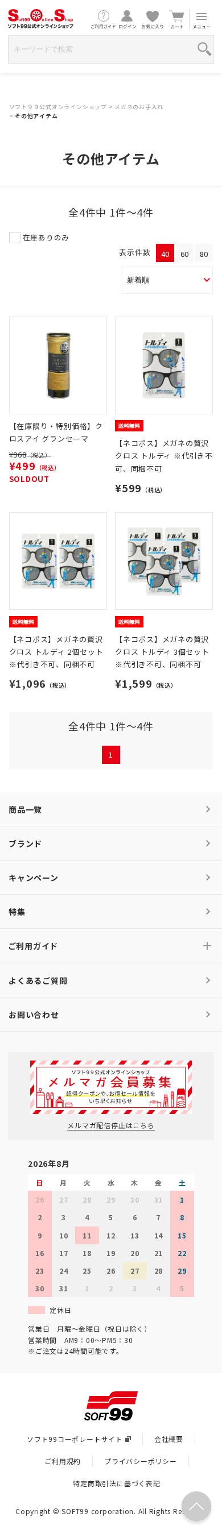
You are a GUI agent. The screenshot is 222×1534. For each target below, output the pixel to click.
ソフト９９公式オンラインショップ (58, 106)
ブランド (25, 843)
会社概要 (168, 1439)
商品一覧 (25, 809)
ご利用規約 (62, 1461)
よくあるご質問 (38, 980)
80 (204, 253)
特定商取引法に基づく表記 (116, 1483)
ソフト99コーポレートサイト (75, 1439)
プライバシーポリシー (140, 1461)
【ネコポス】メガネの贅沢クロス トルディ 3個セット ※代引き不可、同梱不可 (162, 652)
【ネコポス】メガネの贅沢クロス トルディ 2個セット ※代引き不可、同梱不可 (56, 652)
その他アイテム (36, 115)
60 (184, 253)
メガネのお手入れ (138, 106)
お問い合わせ (34, 1014)
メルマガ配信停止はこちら (110, 1125)
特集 (17, 911)
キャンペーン (34, 877)
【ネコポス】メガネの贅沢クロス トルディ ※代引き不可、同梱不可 (164, 455)
